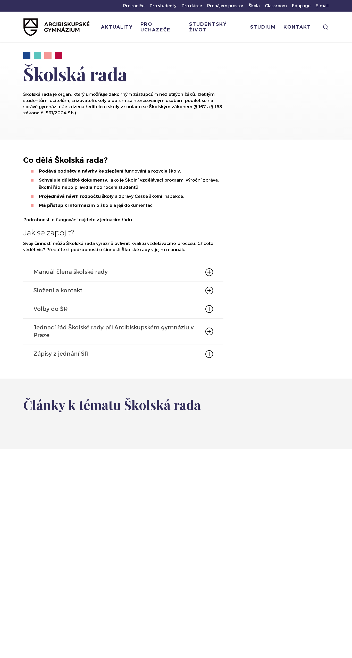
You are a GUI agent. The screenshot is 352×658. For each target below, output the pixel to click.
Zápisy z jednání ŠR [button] (61, 353)
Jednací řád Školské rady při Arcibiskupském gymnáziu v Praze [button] (113, 331)
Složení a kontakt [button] (57, 290)
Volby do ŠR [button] (50, 308)
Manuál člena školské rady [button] (70, 271)
